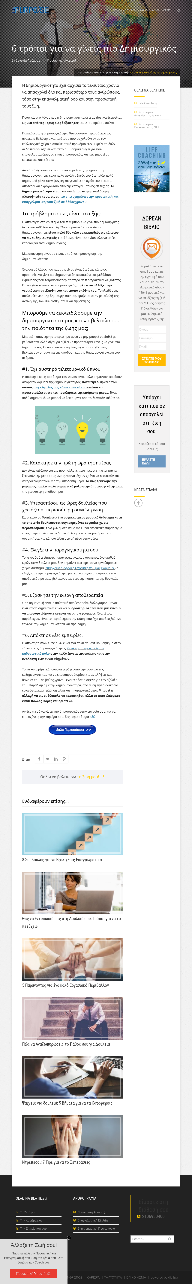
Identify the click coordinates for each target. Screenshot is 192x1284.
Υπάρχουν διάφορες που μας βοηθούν (80, 568)
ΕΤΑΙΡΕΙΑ (166, 9)
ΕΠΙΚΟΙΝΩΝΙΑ (136, 1277)
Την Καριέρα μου (31, 1220)
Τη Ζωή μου (28, 1212)
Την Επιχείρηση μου (33, 1228)
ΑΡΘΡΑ (155, 9)
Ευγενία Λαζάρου (28, 60)
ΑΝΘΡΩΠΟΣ (118, 9)
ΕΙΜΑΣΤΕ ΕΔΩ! (148, 461)
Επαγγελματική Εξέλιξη (92, 1220)
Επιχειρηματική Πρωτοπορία (96, 1228)
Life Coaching (148, 103)
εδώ (92, 717)
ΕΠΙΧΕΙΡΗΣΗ (143, 9)
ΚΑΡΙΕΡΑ (131, 9)
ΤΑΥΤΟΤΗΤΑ (113, 1277)
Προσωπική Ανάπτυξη (62, 60)
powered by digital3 (164, 1277)
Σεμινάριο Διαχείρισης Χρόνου (148, 113)
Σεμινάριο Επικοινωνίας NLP (146, 125)
